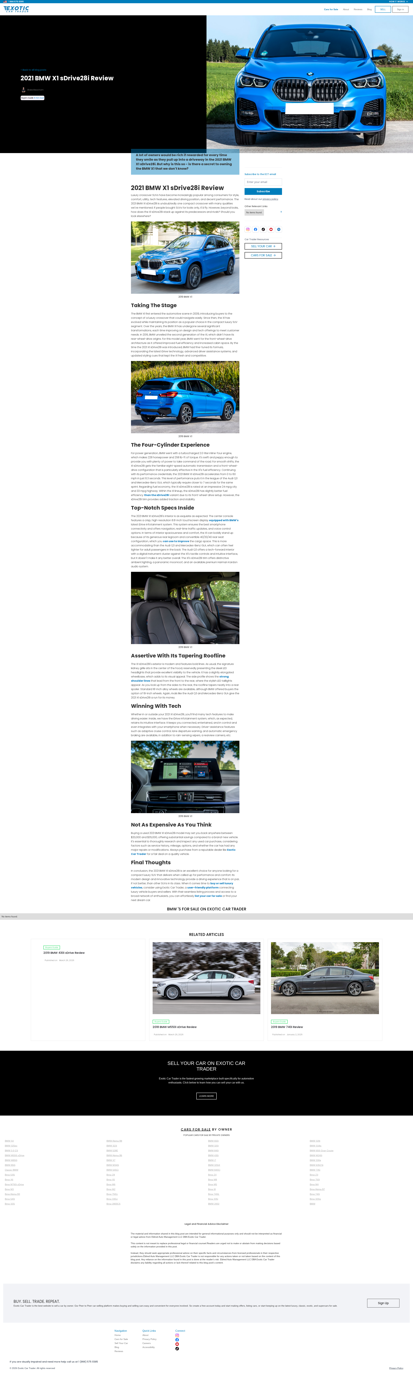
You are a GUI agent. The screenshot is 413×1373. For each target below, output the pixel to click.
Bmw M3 (9, 1189)
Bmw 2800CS (113, 1204)
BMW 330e (315, 1160)
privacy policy (270, 199)
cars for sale (196, 1129)
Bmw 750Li (112, 1194)
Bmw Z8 (110, 1174)
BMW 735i (315, 1170)
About (346, 9)
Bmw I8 (212, 1189)
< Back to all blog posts (33, 69)
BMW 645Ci (112, 1170)
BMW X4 (9, 1141)
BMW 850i (10, 1165)
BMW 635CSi (316, 1165)
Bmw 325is (315, 1199)
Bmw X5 (110, 1179)
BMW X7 (110, 1160)
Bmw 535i (10, 1174)
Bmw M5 (212, 1184)
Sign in (400, 9)
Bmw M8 (212, 1179)
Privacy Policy (396, 1368)
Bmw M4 (314, 1184)
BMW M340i (112, 1165)
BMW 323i (111, 1145)
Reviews (358, 9)
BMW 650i (213, 1141)
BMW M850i (11, 1160)
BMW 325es (11, 1145)
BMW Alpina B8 (114, 1141)
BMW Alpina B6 (114, 1155)
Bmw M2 (110, 1189)
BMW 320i (213, 1145)
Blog (369, 9)
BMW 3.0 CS (11, 1150)
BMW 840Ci (214, 1170)
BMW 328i (315, 1141)
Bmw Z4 (212, 1174)
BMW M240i (316, 1155)
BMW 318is (315, 1145)
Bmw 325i (10, 1204)
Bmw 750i (315, 1179)
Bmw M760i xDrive (14, 1184)
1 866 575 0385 (16, 1)
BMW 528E (112, 1150)
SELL (383, 9)
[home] (16, 9)
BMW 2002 (213, 1204)
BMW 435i (213, 1155)
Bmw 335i (213, 1199)
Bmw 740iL (213, 1194)
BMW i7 (212, 1160)
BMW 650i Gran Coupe (321, 1150)
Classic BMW (11, 1170)
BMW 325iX (214, 1165)
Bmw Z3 (314, 1174)
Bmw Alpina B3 (12, 1194)
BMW (312, 1204)
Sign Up (383, 1303)
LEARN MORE (206, 1096)
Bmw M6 (110, 1184)
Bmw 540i (10, 1199)
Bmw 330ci (112, 1199)
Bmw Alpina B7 (317, 1189)
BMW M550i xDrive (14, 1155)
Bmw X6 (9, 1179)
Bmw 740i (315, 1194)
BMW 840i (213, 1150)
